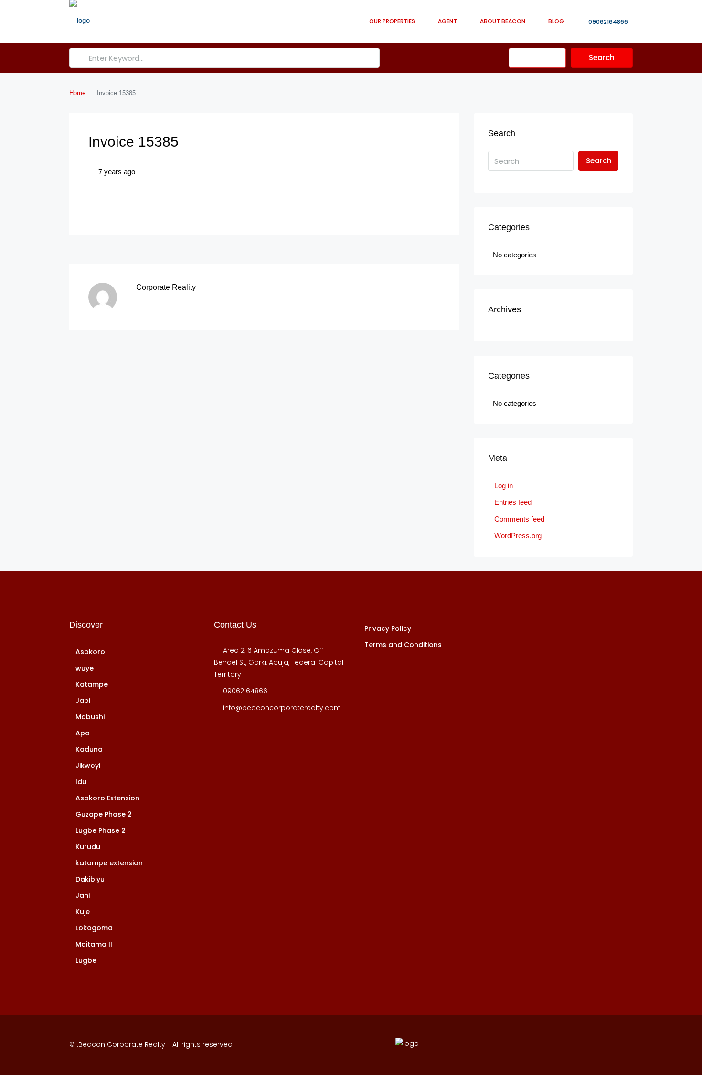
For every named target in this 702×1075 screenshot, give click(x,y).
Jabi (82, 700)
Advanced (541, 58)
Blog (556, 21)
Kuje (82, 911)
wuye (84, 668)
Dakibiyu (90, 879)
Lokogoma (94, 928)
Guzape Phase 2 (103, 814)
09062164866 (607, 22)
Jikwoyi (87, 765)
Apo (82, 733)
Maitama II (93, 944)
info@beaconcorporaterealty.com (282, 708)
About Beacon (502, 21)
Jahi (82, 895)
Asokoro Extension (107, 798)
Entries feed (513, 502)
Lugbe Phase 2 (100, 830)
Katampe (91, 684)
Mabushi (90, 717)
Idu (80, 782)
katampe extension (109, 863)
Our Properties (392, 21)
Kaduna (89, 749)
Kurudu (87, 846)
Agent (447, 21)
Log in (503, 485)
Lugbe (85, 960)
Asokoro (90, 652)
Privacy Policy (387, 628)
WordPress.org (518, 536)
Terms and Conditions (403, 644)
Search (602, 58)
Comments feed (519, 519)
